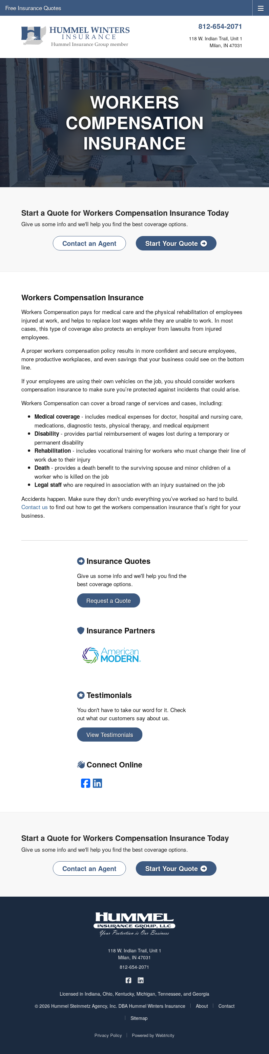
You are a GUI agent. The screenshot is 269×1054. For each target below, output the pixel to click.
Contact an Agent (89, 243)
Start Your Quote (171, 243)
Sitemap (139, 1018)
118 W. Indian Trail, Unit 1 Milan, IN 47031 (134, 954)
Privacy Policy (108, 1035)
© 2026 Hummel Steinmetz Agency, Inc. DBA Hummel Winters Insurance (110, 1006)
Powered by (153, 1035)
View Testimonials (109, 734)
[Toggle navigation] (261, 7)
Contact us (34, 507)
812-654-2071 (220, 26)
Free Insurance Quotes (33, 8)
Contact (226, 1006)
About (202, 1006)
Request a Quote (108, 600)
